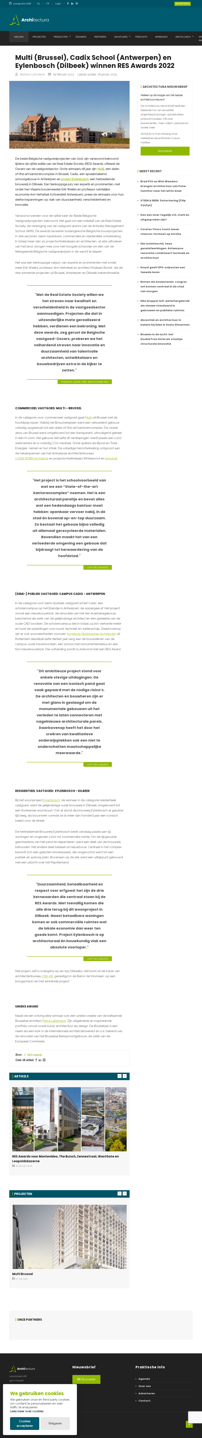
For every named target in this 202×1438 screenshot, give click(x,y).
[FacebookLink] (69, 4)
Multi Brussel (22, 1274)
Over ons (144, 1386)
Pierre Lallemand (54, 1021)
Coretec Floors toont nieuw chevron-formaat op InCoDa (160, 231)
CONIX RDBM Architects (31, 458)
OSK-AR (47, 976)
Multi (101, 169)
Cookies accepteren (25, 1423)
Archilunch (183, 36)
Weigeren (55, 1423)
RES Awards (34, 1054)
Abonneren (165, 151)
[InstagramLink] (78, 4)
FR (47, 3)
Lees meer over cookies (26, 1411)
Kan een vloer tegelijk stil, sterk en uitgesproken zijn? (164, 217)
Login (58, 3)
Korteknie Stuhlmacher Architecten (91, 634)
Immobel (111, 458)
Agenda (144, 1379)
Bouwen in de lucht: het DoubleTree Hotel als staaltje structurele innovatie (161, 339)
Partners (100, 36)
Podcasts (141, 36)
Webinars (161, 36)
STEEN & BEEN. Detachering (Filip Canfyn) (163, 203)
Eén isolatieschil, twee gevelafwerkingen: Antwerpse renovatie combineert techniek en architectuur (164, 251)
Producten (61, 36)
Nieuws (19, 36)
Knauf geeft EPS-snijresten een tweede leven (162, 270)
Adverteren (182, 3)
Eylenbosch (51, 800)
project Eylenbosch (75, 179)
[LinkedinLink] (73, 4)
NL (38, 3)
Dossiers (81, 36)
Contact (144, 1401)
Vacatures (120, 36)
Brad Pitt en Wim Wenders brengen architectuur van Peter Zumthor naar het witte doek (163, 186)
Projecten (39, 36)
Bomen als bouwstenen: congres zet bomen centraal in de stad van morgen (163, 286)
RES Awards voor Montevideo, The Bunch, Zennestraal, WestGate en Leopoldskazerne (65, 1158)
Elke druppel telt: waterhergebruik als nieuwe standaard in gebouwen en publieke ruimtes (165, 305)
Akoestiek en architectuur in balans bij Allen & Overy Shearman (165, 322)
